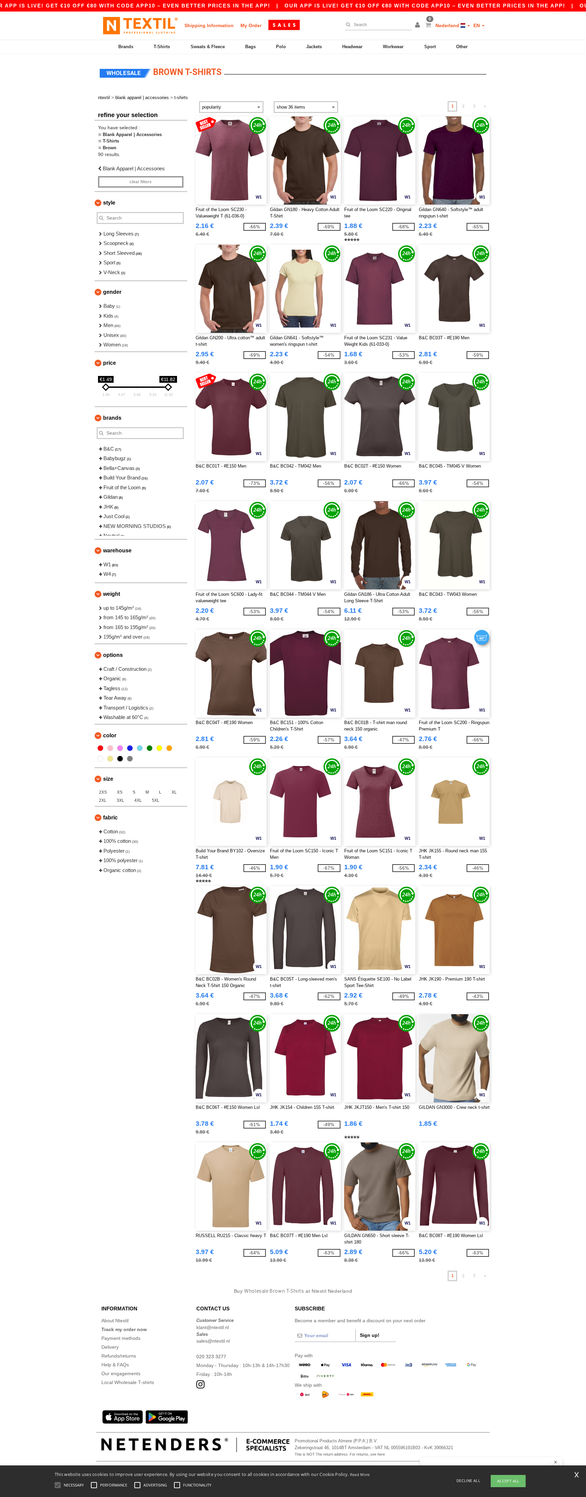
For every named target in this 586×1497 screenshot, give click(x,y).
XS (119, 792)
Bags (250, 46)
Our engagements (120, 1373)
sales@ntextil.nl (213, 1341)
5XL (155, 800)
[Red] (100, 748)
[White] (100, 759)
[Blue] (130, 748)
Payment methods (120, 1338)
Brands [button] (112, 418)
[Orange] (169, 748)
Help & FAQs (115, 1364)
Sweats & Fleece (208, 46)
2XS (103, 792)
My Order (250, 25)
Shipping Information (209, 25)
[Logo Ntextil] (140, 25)
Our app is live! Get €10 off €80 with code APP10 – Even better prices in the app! (425, 5)
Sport (430, 46)
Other (462, 46)
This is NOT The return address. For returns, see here (340, 1454)
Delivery (110, 1347)
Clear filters (141, 181)
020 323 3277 (211, 1356)
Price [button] (109, 363)
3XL (120, 800)
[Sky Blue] (140, 748)
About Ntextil (115, 1320)
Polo (281, 46)
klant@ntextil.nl (212, 1327)
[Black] (120, 759)
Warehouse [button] (117, 550)
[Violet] (120, 748)
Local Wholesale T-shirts (127, 1382)
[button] (418, 25)
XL (174, 792)
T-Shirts (162, 46)
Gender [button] (112, 292)
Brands (125, 46)
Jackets (314, 46)
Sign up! (369, 1335)
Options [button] (113, 655)
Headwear (352, 46)
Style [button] (109, 203)
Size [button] (108, 779)
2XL (102, 800)
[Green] (149, 748)
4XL (138, 800)
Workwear (393, 46)
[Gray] (130, 759)
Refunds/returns (118, 1356)
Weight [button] (111, 594)
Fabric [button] (110, 817)
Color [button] (109, 735)
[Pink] (110, 748)
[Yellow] (159, 748)
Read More (360, 1474)
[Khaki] (110, 759)
